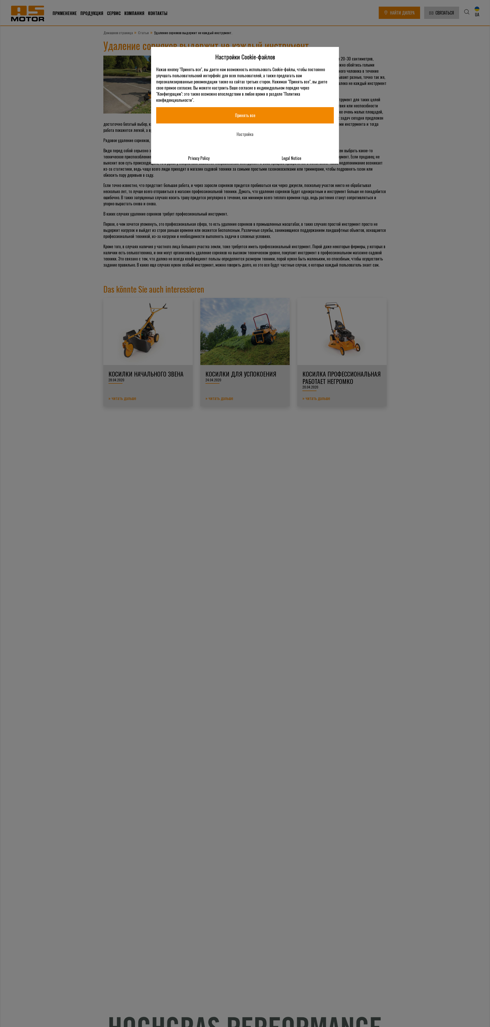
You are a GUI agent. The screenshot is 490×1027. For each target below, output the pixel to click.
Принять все (245, 115)
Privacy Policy (199, 158)
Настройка (245, 134)
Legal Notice (291, 158)
